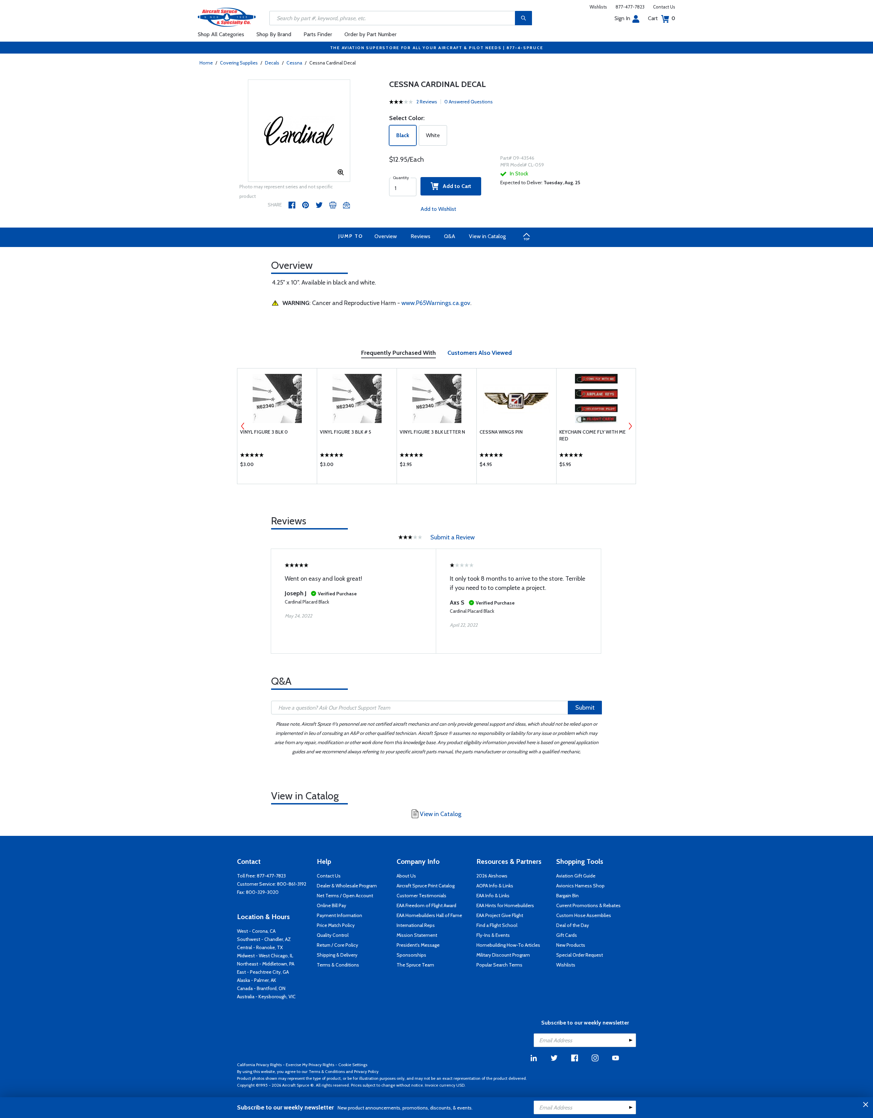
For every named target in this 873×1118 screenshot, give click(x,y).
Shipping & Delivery (337, 955)
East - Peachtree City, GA (263, 972)
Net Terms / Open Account (345, 895)
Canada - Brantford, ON (261, 988)
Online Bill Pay (331, 905)
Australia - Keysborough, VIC (266, 996)
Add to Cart (455, 186)
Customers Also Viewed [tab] (479, 353)
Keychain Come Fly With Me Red (592, 435)
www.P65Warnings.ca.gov (435, 303)
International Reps (416, 925)
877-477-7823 (630, 7)
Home (206, 63)
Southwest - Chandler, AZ (264, 939)
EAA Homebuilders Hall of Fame (429, 915)
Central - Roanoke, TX (260, 947)
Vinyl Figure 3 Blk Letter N (432, 432)
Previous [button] (243, 426)
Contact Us (664, 7)
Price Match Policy (336, 925)
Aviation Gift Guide (575, 876)
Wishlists (598, 7)
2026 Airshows (491, 876)
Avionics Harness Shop (580, 886)
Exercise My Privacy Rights (310, 1064)
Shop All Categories (221, 34)
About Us (406, 876)
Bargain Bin (567, 895)
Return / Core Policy (337, 945)
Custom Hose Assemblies (583, 915)
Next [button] (630, 426)
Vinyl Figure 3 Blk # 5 (345, 432)
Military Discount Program (503, 955)
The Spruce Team (415, 965)
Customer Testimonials (421, 895)
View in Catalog (487, 236)
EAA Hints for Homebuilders (505, 905)
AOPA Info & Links (494, 886)
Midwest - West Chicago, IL (265, 956)
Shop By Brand (273, 34)
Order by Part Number (370, 34)
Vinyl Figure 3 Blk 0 (264, 432)
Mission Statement (417, 935)
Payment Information (339, 915)
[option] (299, 131)
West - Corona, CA (256, 931)
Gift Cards (566, 935)
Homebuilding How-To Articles (508, 945)
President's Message (418, 945)
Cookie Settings (352, 1064)
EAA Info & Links (492, 895)
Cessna (294, 63)
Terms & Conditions (338, 965)
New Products (570, 945)
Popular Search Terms (499, 965)
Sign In (622, 18)
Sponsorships (411, 955)
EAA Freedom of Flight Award (426, 905)
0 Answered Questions (468, 101)
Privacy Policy (366, 1071)
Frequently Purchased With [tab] (398, 353)
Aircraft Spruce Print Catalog (426, 886)
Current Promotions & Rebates (588, 905)
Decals (272, 63)
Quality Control (333, 935)
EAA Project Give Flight (499, 915)
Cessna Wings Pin (501, 432)
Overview (385, 236)
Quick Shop (277, 466)
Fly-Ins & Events (493, 935)
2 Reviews (426, 101)
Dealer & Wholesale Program (347, 886)
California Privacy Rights (259, 1064)
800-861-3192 (291, 884)
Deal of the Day (572, 925)
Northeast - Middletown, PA (265, 964)
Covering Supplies (239, 63)
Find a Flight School (496, 925)
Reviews (420, 236)
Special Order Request (579, 955)
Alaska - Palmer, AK (256, 980)
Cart (661, 18)
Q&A (449, 236)
